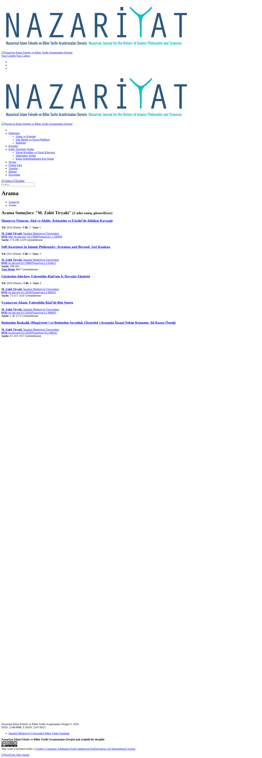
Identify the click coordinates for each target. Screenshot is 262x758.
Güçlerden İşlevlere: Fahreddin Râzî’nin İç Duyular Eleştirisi (45, 276)
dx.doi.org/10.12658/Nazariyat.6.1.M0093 (28, 312)
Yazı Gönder (8, 55)
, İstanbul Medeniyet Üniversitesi (30, 233)
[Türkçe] (7, 180)
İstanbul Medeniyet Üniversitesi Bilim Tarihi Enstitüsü (39, 733)
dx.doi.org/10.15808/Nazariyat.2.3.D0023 (28, 263)
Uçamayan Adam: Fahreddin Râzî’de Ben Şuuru (37, 302)
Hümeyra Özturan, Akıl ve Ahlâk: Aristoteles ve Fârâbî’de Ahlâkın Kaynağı (57, 221)
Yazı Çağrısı (23, 55)
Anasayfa (14, 202)
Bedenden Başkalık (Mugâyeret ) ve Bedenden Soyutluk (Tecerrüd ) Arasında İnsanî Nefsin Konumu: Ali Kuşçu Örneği (88, 322)
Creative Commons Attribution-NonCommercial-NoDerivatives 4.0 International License (85, 748)
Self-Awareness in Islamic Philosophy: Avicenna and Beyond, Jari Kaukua (55, 247)
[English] (18, 180)
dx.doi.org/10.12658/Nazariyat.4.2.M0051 (28, 292)
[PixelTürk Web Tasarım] (15, 754)
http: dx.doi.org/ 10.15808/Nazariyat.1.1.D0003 (31, 236)
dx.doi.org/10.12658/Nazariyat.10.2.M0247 (29, 332)
